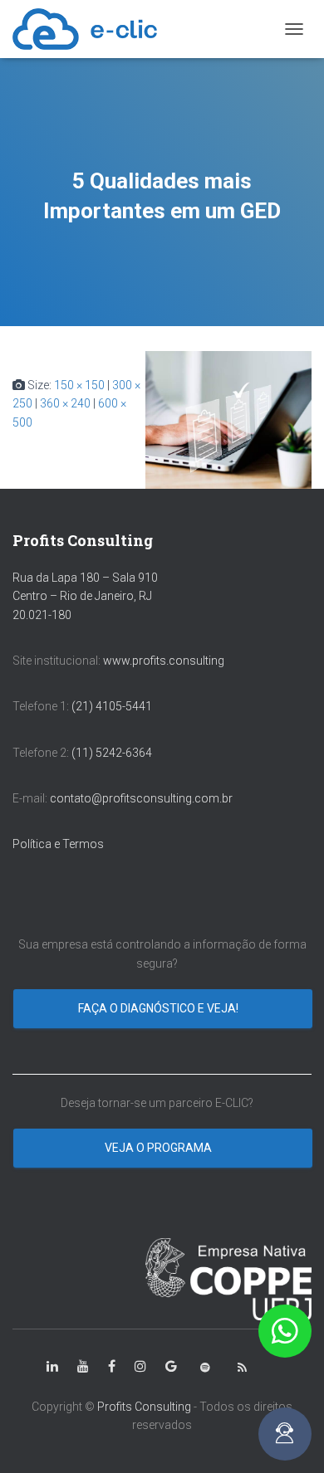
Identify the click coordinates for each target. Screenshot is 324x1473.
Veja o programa (159, 1147)
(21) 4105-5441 (111, 706)
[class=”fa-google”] (171, 1367)
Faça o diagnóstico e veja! (159, 1008)
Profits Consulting (144, 1406)
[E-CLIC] (90, 29)
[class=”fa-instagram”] (140, 1367)
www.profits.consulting (163, 660)
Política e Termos (58, 844)
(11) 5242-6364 (113, 752)
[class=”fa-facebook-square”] (112, 1367)
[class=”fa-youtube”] (83, 1367)
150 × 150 (79, 385)
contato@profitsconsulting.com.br (141, 798)
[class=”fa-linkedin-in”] (52, 1367)
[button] (285, 1331)
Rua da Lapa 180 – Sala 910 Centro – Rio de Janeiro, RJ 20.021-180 (85, 596)
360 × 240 (65, 403)
